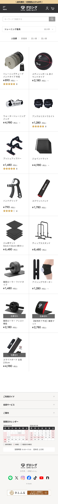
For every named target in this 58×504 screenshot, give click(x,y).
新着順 (24, 38)
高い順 (44, 38)
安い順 (34, 38)
